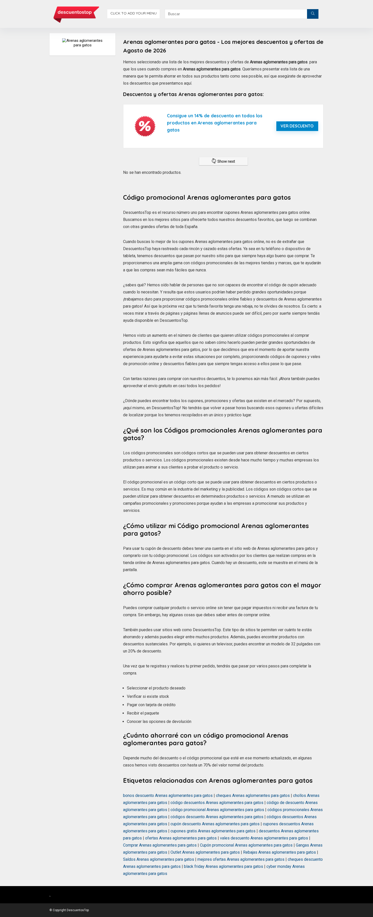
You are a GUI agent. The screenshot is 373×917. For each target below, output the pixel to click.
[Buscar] (312, 14)
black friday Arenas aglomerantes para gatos (223, 866)
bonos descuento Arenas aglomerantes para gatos (168, 795)
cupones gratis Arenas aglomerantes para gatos (213, 831)
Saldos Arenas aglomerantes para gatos (158, 859)
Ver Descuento (297, 125)
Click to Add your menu (133, 13)
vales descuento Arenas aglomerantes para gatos (264, 838)
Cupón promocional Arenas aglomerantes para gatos (246, 845)
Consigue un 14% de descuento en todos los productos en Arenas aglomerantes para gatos (214, 123)
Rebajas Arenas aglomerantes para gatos (279, 852)
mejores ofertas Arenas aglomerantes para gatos (240, 859)
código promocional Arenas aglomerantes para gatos (217, 809)
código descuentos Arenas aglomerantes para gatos (217, 802)
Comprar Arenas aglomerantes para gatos (160, 845)
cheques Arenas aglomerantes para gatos (253, 795)
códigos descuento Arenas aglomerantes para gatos (217, 816)
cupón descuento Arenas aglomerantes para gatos (215, 823)
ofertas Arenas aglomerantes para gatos (181, 838)
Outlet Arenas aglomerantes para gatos (205, 852)
